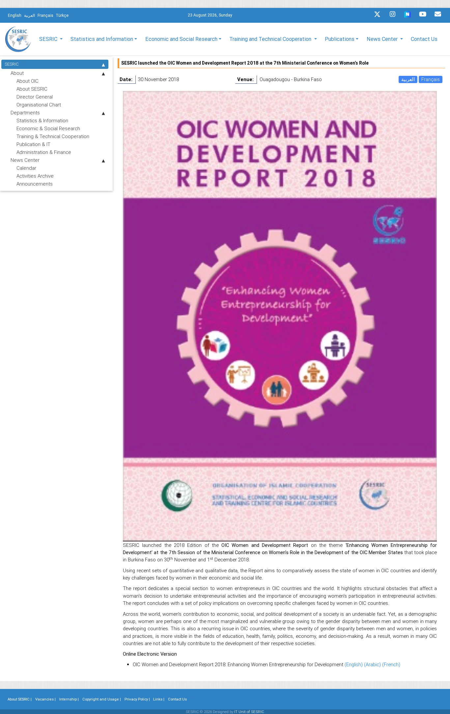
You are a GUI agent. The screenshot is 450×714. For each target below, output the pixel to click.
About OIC (27, 81)
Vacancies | (45, 699)
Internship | (69, 699)
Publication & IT (33, 144)
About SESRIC (31, 89)
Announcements (34, 184)
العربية (408, 79)
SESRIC (12, 64)
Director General (34, 97)
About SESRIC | (20, 699)
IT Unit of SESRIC (249, 711)
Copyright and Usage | (101, 699)
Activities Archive (35, 176)
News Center (25, 160)
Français (430, 79)
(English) (354, 664)
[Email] (438, 16)
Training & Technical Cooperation (52, 136)
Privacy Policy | (137, 699)
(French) (391, 664)
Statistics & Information (42, 120)
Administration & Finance (43, 152)
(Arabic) (373, 664)
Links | (158, 699)
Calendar (26, 168)
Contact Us (424, 39)
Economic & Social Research (48, 128)
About (17, 73)
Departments (25, 112)
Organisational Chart (38, 105)
